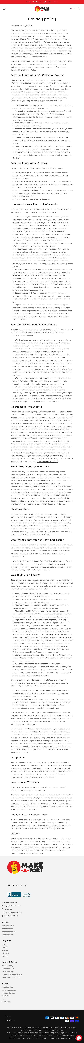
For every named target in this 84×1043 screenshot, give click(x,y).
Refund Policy (7, 966)
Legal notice (54, 1038)
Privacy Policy (7, 972)
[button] (4, 9)
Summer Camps (8, 993)
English (4, 944)
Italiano (5, 947)
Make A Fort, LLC (20, 1027)
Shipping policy (42, 1038)
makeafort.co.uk (9, 932)
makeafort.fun (8, 926)
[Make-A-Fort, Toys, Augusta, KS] (19, 894)
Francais (5, 953)
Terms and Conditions (11, 977)
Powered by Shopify (53, 1035)
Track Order (7, 996)
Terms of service (28, 1038)
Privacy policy (68, 1035)
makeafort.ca (7, 929)
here (19, 375)
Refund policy (14, 1038)
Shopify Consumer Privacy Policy (55, 456)
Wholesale (6, 1002)
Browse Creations (9, 990)
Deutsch (5, 950)
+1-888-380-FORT (10, 902)
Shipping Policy (8, 969)
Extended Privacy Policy (12, 974)
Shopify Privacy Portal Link (47, 461)
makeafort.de (7, 935)
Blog (3, 999)
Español (5, 956)
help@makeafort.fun (12, 906)
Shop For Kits (7, 987)
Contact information (69, 1038)
